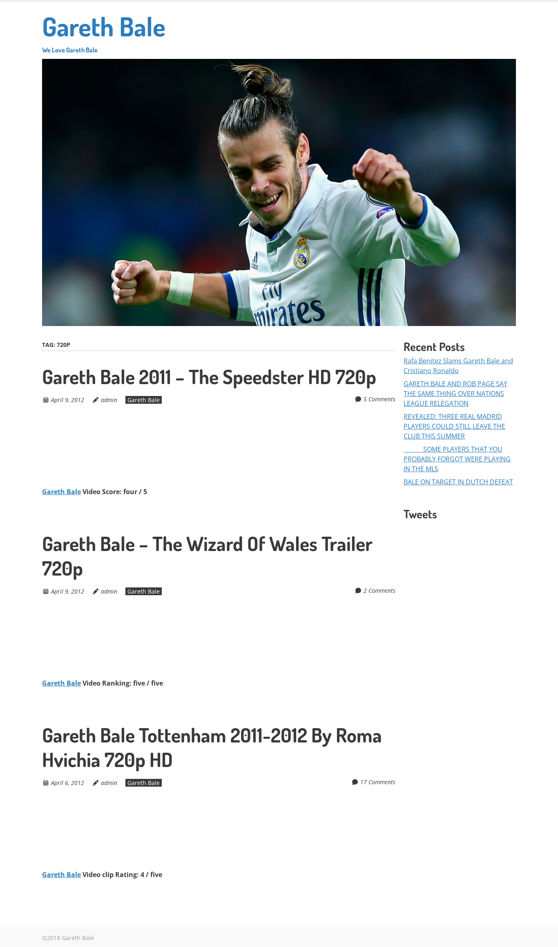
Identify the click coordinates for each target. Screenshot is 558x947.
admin (109, 400)
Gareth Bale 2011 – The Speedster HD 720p (209, 376)
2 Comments (379, 590)
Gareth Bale (103, 31)
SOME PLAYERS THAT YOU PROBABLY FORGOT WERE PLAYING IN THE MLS (457, 459)
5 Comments (379, 399)
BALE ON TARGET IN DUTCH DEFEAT (458, 481)
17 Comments (377, 782)
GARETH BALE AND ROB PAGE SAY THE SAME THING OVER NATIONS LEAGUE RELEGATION (455, 393)
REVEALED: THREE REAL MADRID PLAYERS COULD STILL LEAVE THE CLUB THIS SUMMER (454, 426)
